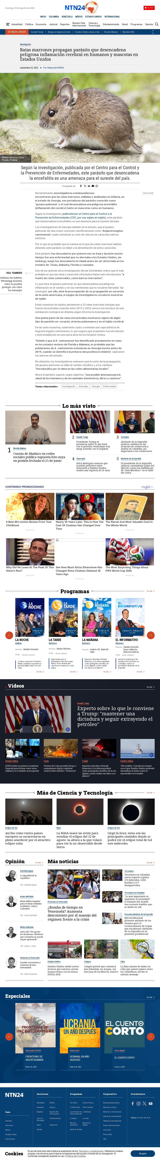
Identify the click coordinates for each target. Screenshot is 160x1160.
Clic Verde (73, 1103)
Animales (83, 386)
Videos (16, 686)
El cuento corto (125, 1057)
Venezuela (80, 459)
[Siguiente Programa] (151, 635)
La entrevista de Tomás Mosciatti (76, 1113)
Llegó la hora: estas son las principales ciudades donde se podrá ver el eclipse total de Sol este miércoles (130, 838)
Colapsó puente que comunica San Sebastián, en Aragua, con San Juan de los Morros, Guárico (101, 969)
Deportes (65, 24)
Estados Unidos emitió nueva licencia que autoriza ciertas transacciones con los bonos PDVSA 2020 (63, 970)
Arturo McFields (26, 896)
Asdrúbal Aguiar (26, 871)
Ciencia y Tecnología (94, 24)
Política (29, 24)
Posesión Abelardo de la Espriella (139, 914)
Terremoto (129, 871)
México (7, 1130)
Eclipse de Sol (11, 828)
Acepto (143, 1153)
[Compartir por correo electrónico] (93, 186)
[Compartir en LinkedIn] (89, 186)
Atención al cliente (109, 1107)
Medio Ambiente (27, 927)
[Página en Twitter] (144, 1104)
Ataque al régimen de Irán (59, 32)
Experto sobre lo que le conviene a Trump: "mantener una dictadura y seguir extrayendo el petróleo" (115, 716)
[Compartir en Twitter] (85, 186)
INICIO (43, 16)
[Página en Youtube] (150, 1104)
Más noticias (63, 861)
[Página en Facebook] (133, 1104)
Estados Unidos (11, 761)
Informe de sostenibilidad (112, 1116)
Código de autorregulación (112, 1121)
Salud (125, 24)
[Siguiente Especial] (151, 1037)
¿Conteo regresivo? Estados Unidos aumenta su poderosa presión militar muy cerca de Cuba (29, 664)
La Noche (22, 640)
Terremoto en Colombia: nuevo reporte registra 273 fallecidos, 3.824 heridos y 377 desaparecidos (137, 880)
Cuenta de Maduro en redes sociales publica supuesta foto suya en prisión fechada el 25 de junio (39, 457)
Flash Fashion (88, 1107)
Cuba (122, 962)
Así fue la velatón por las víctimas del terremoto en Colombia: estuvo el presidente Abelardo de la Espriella (128, 663)
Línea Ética (107, 1130)
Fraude (85, 761)
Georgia (96, 386)
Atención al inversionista (112, 1112)
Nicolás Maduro (111, 32)
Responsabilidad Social (111, 1103)
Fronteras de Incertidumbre (34, 1058)
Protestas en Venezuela (57, 902)
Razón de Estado (76, 1129)
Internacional (10, 1139)
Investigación (25, 44)
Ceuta (46, 761)
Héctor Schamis (30, 974)
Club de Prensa (88, 1103)
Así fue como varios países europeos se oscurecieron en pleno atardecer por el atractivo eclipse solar (27, 838)
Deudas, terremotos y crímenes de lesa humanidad (30, 965)
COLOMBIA (54, 16)
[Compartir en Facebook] (81, 186)
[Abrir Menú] (8, 24)
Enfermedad (109, 386)
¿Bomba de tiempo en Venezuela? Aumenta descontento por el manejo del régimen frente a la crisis (72, 913)
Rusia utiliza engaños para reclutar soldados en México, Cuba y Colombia (31, 905)
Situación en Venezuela (29, 958)
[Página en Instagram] (138, 1104)
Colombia (125, 437)
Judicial (53, 24)
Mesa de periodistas (74, 1124)
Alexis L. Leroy (30, 946)
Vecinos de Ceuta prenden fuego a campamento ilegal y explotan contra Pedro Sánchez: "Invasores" (60, 768)
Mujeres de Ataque (87, 1124)
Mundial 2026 (128, 32)
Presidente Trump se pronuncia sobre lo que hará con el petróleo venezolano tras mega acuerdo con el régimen (93, 445)
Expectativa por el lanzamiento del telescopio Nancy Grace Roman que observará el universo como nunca (62, 663)
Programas (136, 24)
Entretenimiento (111, 24)
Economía (41, 24)
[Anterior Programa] (9, 635)
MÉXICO (79, 16)
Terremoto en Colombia (134, 893)
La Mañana (90, 640)
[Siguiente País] (153, 33)
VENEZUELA (67, 16)
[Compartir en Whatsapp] (97, 186)
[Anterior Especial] (9, 1037)
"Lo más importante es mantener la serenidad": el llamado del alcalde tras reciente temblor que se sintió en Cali (138, 901)
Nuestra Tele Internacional (79, 24)
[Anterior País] (153, 30)
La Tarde (55, 640)
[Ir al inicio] (17, 1100)
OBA (104, 1139)
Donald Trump (37, 32)
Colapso (87, 962)
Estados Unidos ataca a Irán (87, 32)
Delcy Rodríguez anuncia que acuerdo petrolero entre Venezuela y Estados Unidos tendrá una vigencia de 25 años (93, 466)
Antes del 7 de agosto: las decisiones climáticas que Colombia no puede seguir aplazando (31, 935)
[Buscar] (156, 24)
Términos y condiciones (91, 1151)
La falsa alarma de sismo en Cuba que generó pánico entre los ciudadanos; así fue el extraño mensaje (136, 970)
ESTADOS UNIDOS (93, 16)
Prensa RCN (107, 1134)
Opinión (149, 24)
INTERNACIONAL (112, 16)
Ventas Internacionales (111, 1125)
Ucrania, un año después (79, 1058)
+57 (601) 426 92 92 (143, 1118)
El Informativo (127, 640)
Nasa (59, 828)
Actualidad (16, 24)
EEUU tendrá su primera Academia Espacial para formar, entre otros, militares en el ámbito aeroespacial (22, 768)
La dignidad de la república (28, 876)
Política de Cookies (75, 1156)
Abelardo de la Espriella (131, 459)
